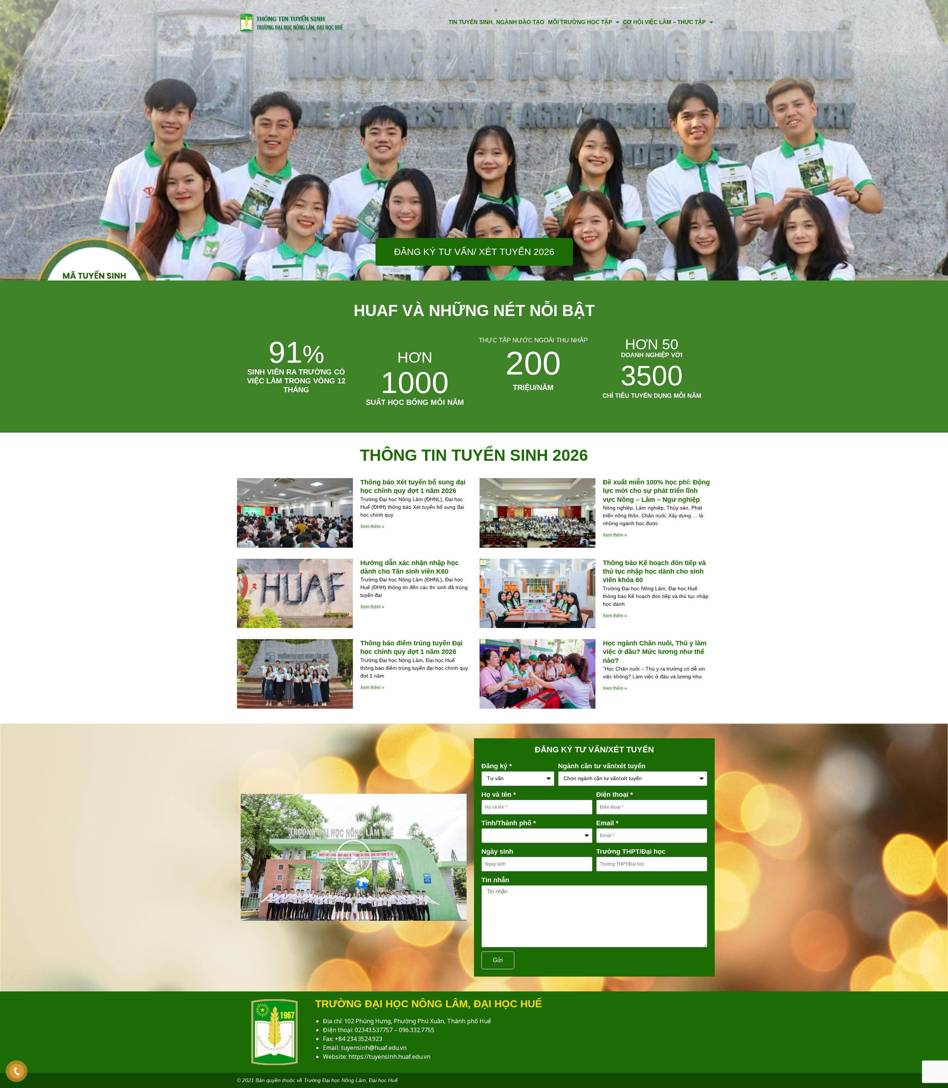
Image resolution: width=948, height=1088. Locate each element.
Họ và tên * (498, 794)
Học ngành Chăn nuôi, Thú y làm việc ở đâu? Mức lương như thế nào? (655, 651)
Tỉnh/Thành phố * (508, 823)
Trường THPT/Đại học (630, 851)
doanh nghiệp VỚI (651, 355)
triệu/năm (533, 387)
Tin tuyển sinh (470, 22)
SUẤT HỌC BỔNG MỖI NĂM (415, 402)
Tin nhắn (495, 880)
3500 (652, 375)
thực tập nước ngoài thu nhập (533, 340)
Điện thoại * (614, 794)
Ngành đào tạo (520, 22)
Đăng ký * (496, 766)
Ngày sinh (497, 851)
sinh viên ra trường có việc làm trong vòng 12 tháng (296, 381)
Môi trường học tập (580, 22)
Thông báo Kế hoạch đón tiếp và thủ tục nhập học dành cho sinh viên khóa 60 (654, 571)
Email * (607, 823)
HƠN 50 (651, 344)
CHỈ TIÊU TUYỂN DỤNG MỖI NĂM (651, 395)
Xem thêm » (372, 526)
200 (533, 363)
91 (296, 352)
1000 (415, 374)
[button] (353, 857)
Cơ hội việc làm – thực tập (664, 22)
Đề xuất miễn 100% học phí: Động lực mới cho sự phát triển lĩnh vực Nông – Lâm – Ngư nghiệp (656, 490)
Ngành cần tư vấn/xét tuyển (601, 766)
